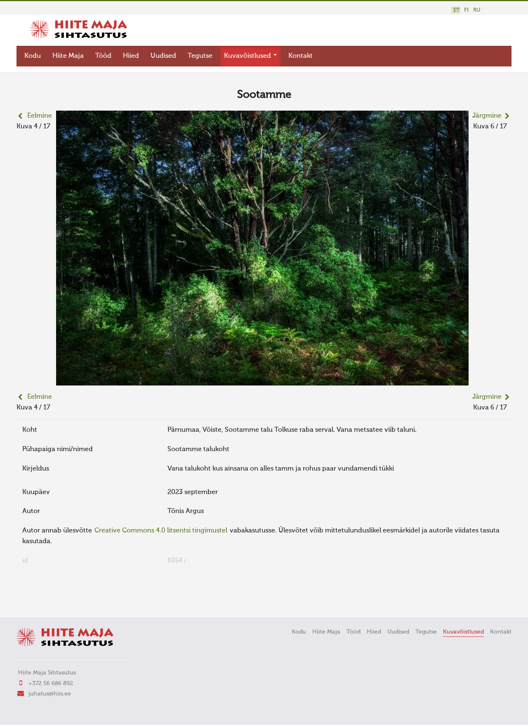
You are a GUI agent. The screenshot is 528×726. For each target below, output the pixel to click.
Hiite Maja (68, 56)
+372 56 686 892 (50, 683)
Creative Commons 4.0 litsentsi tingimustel (160, 530)
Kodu (32, 56)
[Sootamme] (262, 380)
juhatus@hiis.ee (49, 694)
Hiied (131, 56)
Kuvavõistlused (248, 56)
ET (456, 10)
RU (476, 10)
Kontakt (300, 56)
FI (466, 10)
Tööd (103, 56)
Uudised (163, 56)
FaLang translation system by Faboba (45, 599)
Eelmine (39, 116)
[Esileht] (78, 37)
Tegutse (200, 56)
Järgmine (487, 116)
